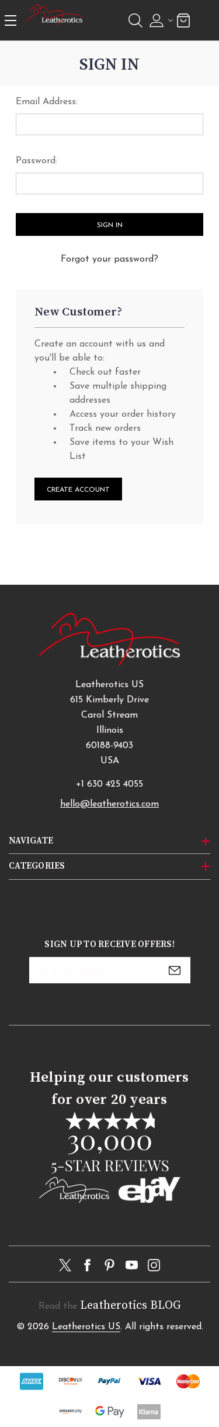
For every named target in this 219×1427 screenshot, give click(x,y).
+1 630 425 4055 (109, 784)
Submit (175, 970)
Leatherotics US (86, 1327)
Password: (36, 161)
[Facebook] (87, 1265)
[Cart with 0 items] (183, 20)
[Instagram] (154, 1265)
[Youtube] (132, 1265)
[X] (65, 1265)
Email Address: (47, 102)
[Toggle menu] (11, 20)
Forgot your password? (109, 259)
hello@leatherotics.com (109, 804)
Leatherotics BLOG (130, 1305)
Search (135, 20)
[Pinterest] (109, 1265)
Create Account (78, 489)
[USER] (160, 20)
